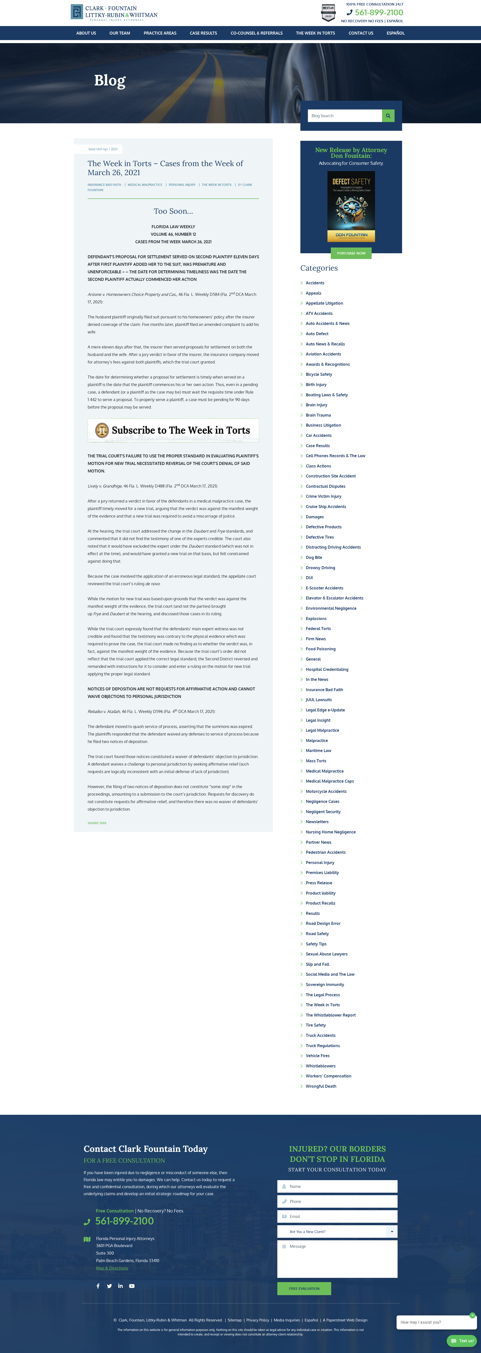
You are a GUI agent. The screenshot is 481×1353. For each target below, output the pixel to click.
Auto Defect (317, 333)
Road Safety (317, 933)
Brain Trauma (318, 415)
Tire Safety (316, 1025)
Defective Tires (320, 537)
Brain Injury (316, 404)
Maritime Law (318, 750)
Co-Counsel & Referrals (257, 33)
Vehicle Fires (318, 1055)
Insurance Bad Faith (324, 689)
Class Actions (318, 465)
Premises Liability (322, 872)
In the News (317, 679)
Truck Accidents (321, 1035)
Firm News (316, 638)
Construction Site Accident (331, 475)
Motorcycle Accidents (326, 791)
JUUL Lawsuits (319, 699)
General (313, 659)
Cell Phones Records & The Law (335, 455)
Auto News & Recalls (325, 343)
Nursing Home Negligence (331, 831)
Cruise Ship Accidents (326, 506)
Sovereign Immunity (325, 984)
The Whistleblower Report (331, 1015)
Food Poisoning (321, 648)
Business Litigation (323, 425)
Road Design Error (323, 923)
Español (396, 33)
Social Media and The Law (330, 974)
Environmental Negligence (331, 608)
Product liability (321, 893)
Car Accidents (319, 435)
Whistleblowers (321, 1065)
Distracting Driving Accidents (333, 547)
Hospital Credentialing (327, 669)
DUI (309, 577)
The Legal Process (323, 994)
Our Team (119, 33)
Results (313, 913)
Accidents (315, 282)
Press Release (319, 882)
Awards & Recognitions (328, 364)
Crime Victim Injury (323, 496)
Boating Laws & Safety (327, 394)
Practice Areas (160, 33)
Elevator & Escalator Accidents (335, 597)
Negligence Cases (322, 801)
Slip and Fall (317, 964)
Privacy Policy (258, 1320)
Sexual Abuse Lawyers (327, 953)
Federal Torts (318, 628)
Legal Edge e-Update (325, 709)
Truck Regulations (323, 1045)
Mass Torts (316, 760)
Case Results (203, 33)
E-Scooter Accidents (324, 587)
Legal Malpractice (322, 730)
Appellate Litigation (324, 303)
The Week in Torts (315, 33)
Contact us (361, 33)
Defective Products (324, 526)
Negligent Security (323, 811)
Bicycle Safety (319, 374)
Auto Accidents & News (328, 323)
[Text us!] (462, 1342)
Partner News (318, 842)
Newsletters (317, 821)
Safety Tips (316, 943)
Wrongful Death (321, 1086)
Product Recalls (320, 903)
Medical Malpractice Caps (330, 781)
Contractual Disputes (325, 486)
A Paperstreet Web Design (345, 1320)
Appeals (313, 293)
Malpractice (317, 740)
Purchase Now (351, 253)
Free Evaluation (304, 1288)
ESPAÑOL (395, 21)
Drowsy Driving (320, 567)
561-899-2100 (379, 12)
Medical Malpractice (325, 771)
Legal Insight (318, 720)
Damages (315, 516)
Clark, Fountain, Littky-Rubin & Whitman (153, 1320)
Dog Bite (314, 557)
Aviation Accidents (323, 353)
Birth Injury (316, 384)
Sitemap (235, 1320)
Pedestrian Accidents (326, 852)
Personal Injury (320, 862)
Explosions (316, 618)
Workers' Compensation (328, 1075)
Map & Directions (112, 1268)
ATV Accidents (319, 313)
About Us (86, 33)
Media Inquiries (287, 1320)
